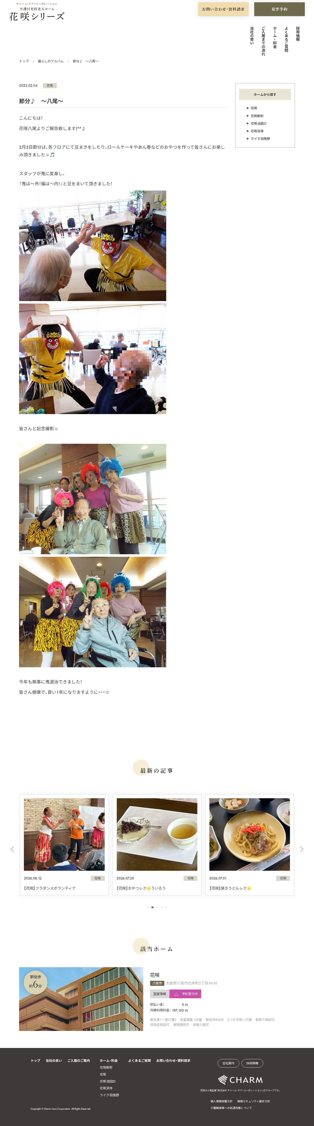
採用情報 (297, 33)
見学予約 (279, 9)
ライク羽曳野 (260, 139)
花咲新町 (257, 116)
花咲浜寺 (257, 131)
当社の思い (251, 35)
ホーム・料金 (274, 37)
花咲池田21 (259, 124)
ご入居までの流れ (263, 41)
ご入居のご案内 (78, 1061)
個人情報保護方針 (222, 1101)
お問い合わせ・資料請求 (223, 9)
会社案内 (228, 1063)
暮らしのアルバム (51, 61)
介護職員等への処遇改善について (231, 1108)
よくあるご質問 (286, 39)
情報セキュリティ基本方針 (253, 1101)
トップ (24, 61)
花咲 (50, 86)
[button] (12, 849)
